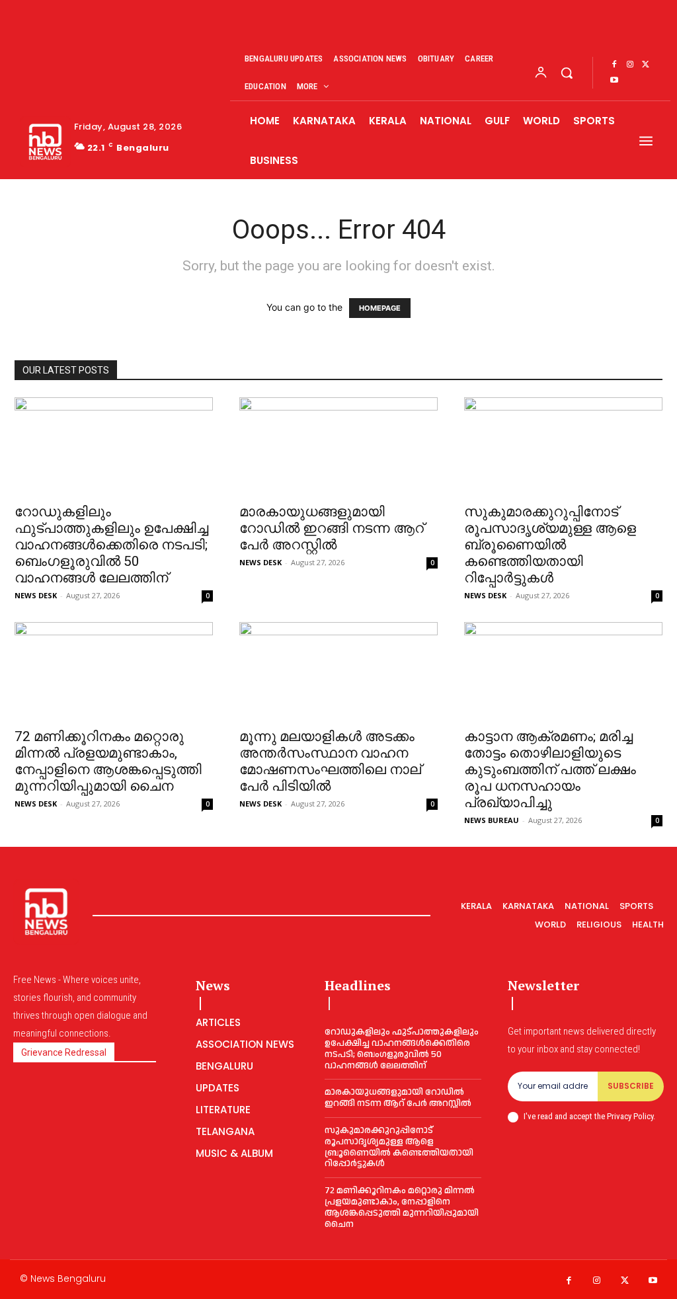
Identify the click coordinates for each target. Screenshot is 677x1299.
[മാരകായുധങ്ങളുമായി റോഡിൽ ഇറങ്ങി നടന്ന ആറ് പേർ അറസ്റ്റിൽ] (338, 446)
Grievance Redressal (63, 1052)
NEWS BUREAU (491, 820)
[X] (646, 65)
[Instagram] (630, 65)
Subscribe (631, 1085)
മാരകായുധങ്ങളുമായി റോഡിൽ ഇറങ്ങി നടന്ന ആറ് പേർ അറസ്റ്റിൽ (331, 528)
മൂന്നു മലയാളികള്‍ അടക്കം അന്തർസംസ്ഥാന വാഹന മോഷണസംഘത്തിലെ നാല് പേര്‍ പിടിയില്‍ (330, 761)
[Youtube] (614, 81)
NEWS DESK (36, 595)
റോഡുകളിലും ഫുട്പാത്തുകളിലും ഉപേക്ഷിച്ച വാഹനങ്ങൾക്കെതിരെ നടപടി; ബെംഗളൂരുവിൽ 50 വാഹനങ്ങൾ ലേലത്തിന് (111, 545)
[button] (566, 73)
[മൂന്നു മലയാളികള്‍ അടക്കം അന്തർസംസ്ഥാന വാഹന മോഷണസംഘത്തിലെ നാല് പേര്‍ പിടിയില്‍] (338, 671)
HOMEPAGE (380, 308)
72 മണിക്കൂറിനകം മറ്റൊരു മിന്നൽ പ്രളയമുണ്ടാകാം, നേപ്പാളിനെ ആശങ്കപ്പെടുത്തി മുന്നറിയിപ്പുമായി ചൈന (108, 761)
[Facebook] (614, 65)
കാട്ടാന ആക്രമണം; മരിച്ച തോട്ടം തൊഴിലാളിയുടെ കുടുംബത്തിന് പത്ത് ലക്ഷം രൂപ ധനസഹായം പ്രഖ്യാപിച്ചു (550, 769)
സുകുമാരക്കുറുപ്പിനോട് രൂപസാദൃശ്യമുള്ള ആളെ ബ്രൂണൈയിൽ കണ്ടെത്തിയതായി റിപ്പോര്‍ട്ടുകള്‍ (550, 545)
